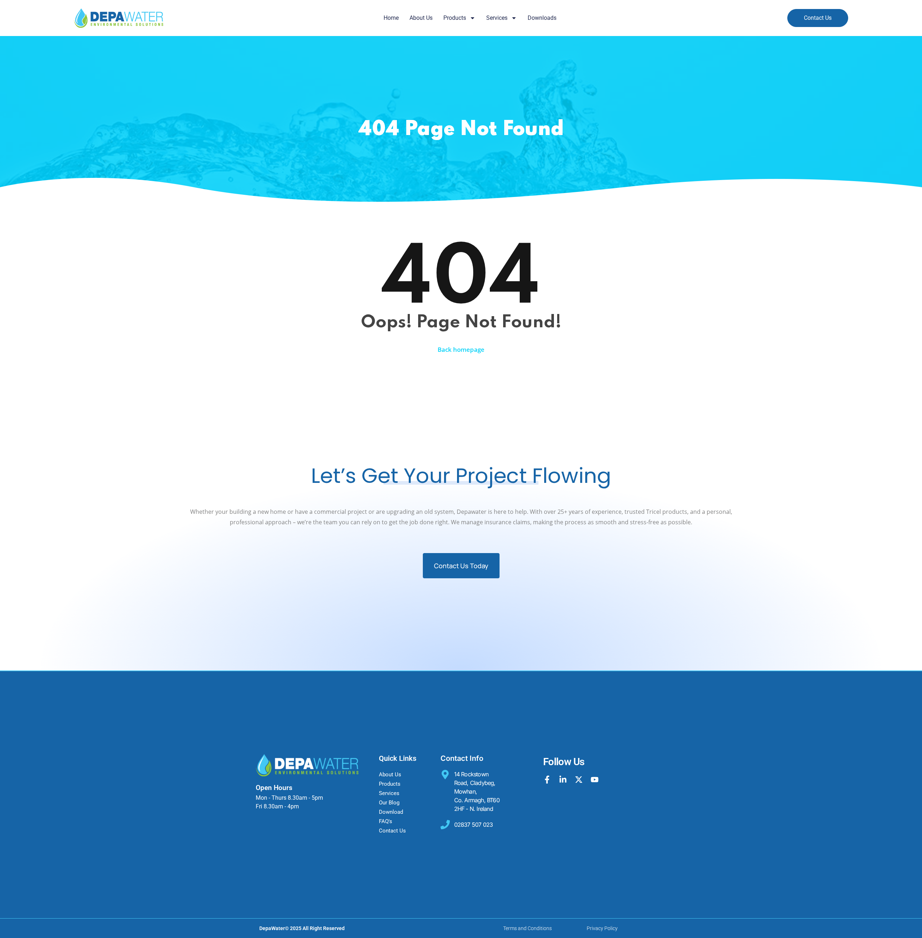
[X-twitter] (579, 780)
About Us (421, 17)
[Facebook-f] (547, 780)
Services (496, 17)
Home (391, 17)
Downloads (542, 17)
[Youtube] (595, 780)
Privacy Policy (602, 928)
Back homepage (461, 349)
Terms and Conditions (527, 928)
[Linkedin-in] (563, 780)
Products (454, 17)
